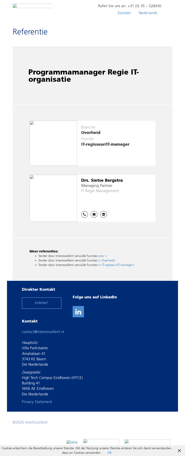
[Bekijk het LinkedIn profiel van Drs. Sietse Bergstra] (103, 214)
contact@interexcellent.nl (43, 332)
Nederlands (148, 13)
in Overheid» (107, 260)
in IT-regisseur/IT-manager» (116, 265)
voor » (102, 256)
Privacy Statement (37, 402)
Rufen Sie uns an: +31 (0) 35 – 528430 (129, 6)
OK (110, 453)
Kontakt (124, 13)
